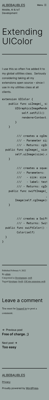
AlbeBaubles (13, 5)
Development (21, 277)
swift (30, 277)
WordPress (32, 388)
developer (13, 281)
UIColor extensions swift (34, 281)
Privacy (6, 382)
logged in (21, 308)
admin (7, 274)
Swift (20, 281)
